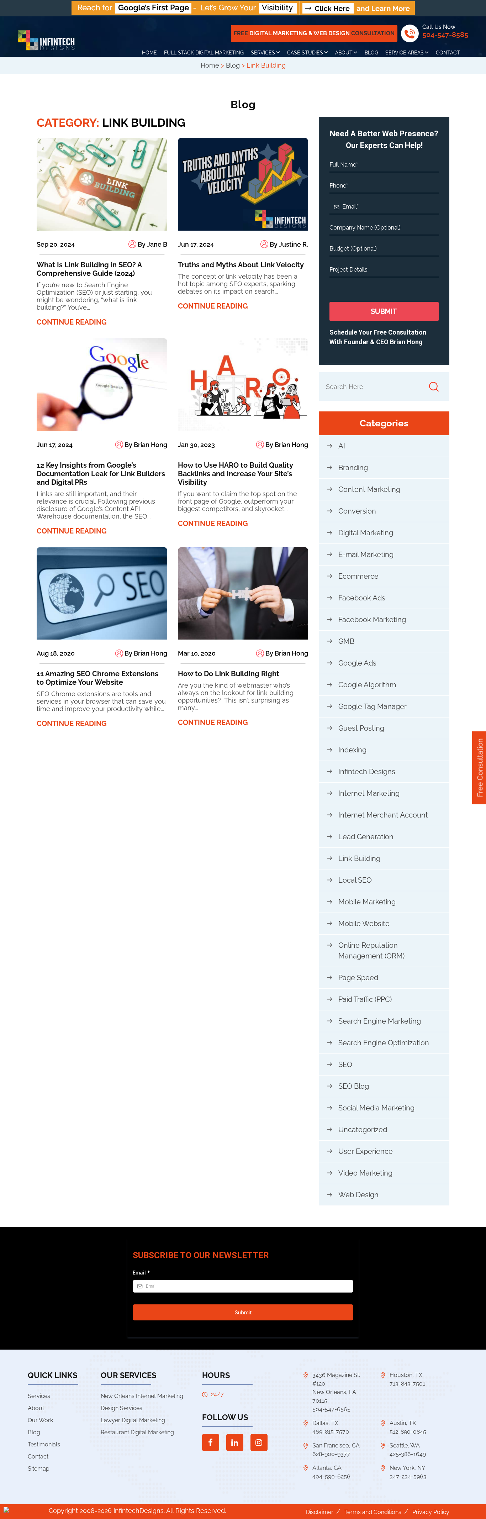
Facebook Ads (361, 598)
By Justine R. (288, 244)
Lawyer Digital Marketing (133, 1420)
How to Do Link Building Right (228, 673)
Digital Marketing (365, 533)
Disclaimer (319, 1512)
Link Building (359, 858)
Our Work (40, 1420)
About (344, 53)
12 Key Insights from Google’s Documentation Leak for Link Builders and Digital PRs (101, 474)
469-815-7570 (330, 1431)
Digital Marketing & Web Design (314, 33)
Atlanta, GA (327, 1468)
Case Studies (305, 53)
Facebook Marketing (372, 619)
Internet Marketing (369, 793)
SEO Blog (353, 1086)
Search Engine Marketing (379, 1021)
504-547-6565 (331, 1409)
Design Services (121, 1408)
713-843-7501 (407, 1383)
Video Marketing (365, 1173)
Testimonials (44, 1444)
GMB (346, 641)
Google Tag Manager (372, 706)
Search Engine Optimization (383, 1043)
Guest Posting (361, 728)
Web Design (358, 1195)
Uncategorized (362, 1129)
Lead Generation (365, 836)
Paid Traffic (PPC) (365, 999)
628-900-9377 (331, 1454)
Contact (448, 53)
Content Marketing (369, 489)
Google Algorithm (367, 684)
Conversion (357, 511)
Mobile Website (364, 923)
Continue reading (72, 322)
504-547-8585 (445, 34)
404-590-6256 (331, 1476)
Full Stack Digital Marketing (204, 53)
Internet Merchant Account (383, 815)
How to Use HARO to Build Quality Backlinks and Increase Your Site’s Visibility (235, 474)
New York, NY (407, 1468)
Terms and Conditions (372, 1512)
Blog (371, 53)
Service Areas (404, 53)
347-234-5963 (408, 1476)
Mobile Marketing (367, 902)
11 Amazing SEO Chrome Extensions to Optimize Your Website (97, 678)
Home (149, 53)
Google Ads (357, 663)
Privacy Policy (430, 1512)
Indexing (352, 750)
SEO (345, 1064)
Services (263, 53)
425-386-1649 (408, 1454)
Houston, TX (406, 1375)
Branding (353, 467)
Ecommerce (358, 576)
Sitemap (38, 1468)
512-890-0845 (408, 1431)
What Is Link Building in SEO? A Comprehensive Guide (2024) (89, 269)
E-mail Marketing (365, 554)
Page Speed (358, 977)
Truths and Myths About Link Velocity (241, 265)
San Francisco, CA (336, 1445)
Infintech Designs (366, 771)
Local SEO (355, 880)
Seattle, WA (405, 1445)
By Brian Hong (145, 444)
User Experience (365, 1151)
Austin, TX (403, 1423)
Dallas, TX (325, 1423)
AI (341, 446)
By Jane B (151, 244)
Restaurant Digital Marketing (137, 1432)
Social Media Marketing (376, 1108)
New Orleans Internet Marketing (142, 1396)
